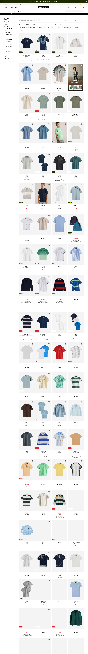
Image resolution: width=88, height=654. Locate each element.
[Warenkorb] (83, 7)
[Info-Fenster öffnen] (86, 1)
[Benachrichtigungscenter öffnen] (76, 7)
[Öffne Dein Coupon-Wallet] (68, 7)
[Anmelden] (72, 7)
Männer (11, 7)
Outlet (7, 4)
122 (55, 17)
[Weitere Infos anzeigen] (26, 61)
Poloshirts (52, 17)
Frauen (5, 7)
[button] (69, 20)
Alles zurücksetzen (34, 29)
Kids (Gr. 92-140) (30, 17)
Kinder (16, 7)
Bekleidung (37, 17)
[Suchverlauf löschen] (83, 11)
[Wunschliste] (79, 7)
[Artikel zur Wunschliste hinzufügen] (32, 34)
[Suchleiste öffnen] (65, 11)
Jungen (24, 17)
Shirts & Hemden (44, 17)
